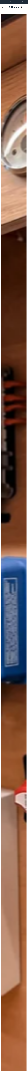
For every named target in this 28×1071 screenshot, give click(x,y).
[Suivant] (26, 2)
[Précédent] (2, 2)
